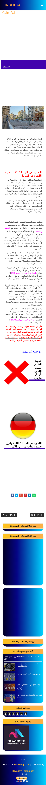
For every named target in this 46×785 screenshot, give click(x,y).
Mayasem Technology (23, 771)
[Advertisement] (23, 37)
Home (23, 759)
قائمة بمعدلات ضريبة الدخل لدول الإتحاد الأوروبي (28, 664)
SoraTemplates (22, 764)
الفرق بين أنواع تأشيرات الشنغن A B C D (29, 675)
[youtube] (26, 774)
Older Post (36, 515)
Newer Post (9, 515)
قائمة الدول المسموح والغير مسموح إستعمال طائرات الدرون (22, 657)
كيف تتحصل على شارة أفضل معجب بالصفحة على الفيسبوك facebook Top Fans (29, 686)
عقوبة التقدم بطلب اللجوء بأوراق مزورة (38, 369)
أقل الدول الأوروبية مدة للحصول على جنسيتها (29, 696)
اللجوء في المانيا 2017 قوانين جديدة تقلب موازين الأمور (24, 444)
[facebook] (19, 774)
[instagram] (22, 774)
